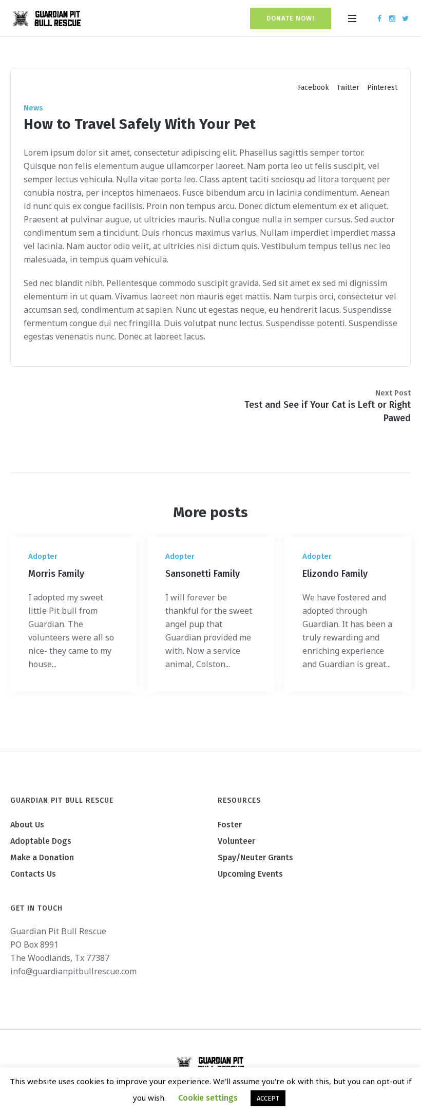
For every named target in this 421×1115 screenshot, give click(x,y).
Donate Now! (290, 18)
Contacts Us (33, 874)
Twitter (348, 87)
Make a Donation (42, 857)
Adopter (43, 556)
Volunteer (236, 841)
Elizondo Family (335, 573)
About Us (27, 824)
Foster (230, 824)
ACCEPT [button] (268, 1098)
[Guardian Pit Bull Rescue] (210, 1064)
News (33, 107)
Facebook (313, 87)
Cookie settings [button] (208, 1098)
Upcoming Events (250, 874)
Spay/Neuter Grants (255, 857)
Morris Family (56, 573)
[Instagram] (392, 18)
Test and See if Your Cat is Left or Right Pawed (327, 411)
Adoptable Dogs (40, 841)
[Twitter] (405, 18)
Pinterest (382, 87)
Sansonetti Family (202, 573)
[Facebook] (379, 18)
